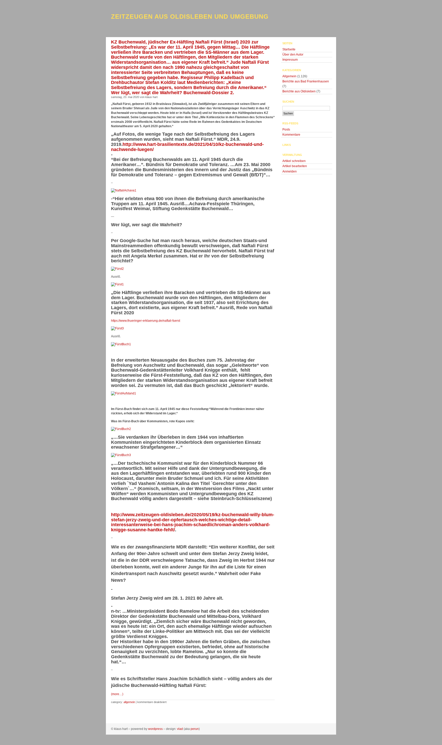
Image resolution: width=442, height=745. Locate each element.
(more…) (117, 694)
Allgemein (129, 702)
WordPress (155, 729)
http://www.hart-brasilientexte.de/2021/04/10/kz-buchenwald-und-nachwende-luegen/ (187, 147)
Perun (195, 729)
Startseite (288, 49)
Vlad (180, 729)
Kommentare (291, 134)
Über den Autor (292, 54)
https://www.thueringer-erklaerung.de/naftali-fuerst (145, 320)
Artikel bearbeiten (294, 166)
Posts (286, 129)
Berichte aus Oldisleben (299, 91)
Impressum (290, 59)
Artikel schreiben (294, 161)
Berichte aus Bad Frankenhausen (305, 81)
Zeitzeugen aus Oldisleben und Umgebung (190, 16)
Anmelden (289, 171)
